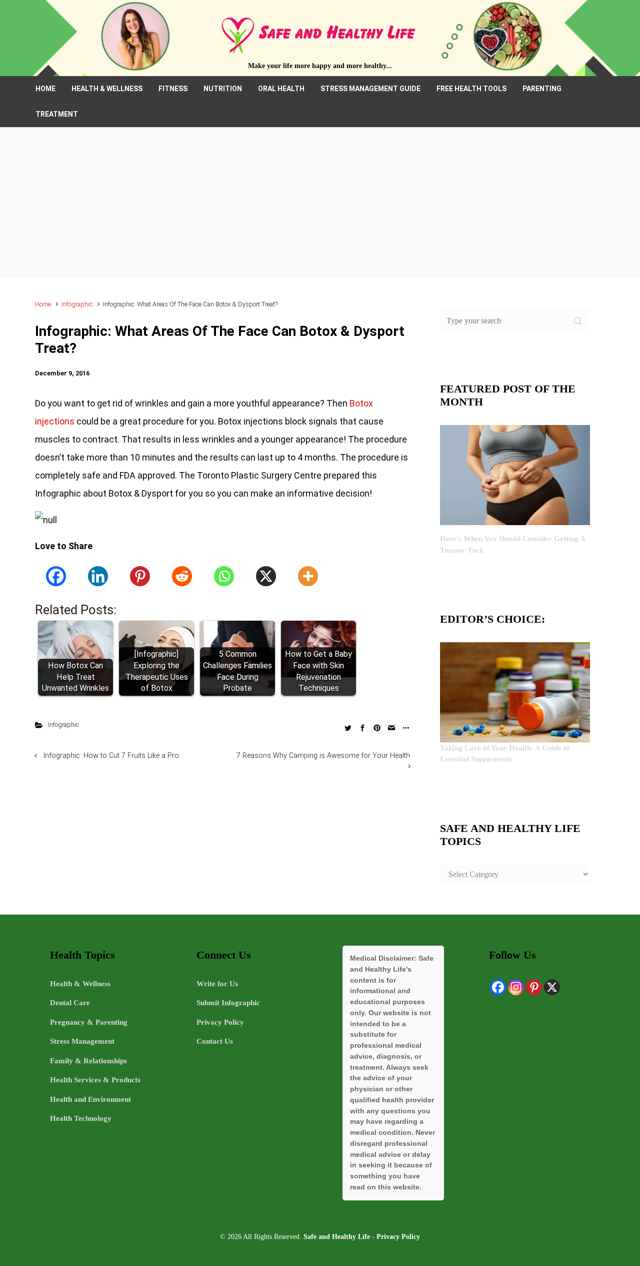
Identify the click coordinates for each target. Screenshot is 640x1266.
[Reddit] (182, 576)
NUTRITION (223, 89)
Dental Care (70, 1003)
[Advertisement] (320, 202)
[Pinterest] (140, 576)
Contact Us (214, 1041)
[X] (266, 576)
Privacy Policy (220, 1022)
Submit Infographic (228, 1003)
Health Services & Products (95, 1080)
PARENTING (542, 89)
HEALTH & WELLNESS (107, 89)
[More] (308, 576)
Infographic (77, 304)
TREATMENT (57, 114)
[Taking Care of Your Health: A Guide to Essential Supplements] (515, 691)
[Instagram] (516, 987)
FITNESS (173, 89)
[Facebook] (56, 576)
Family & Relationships (88, 1061)
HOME (46, 89)
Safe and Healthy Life (337, 1236)
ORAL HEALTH (281, 89)
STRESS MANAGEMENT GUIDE (370, 89)
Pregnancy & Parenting (89, 1022)
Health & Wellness (80, 984)
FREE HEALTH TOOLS (471, 89)
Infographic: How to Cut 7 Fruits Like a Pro (111, 755)
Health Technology (81, 1118)
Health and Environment (90, 1099)
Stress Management (82, 1041)
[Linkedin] (98, 576)
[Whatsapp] (224, 576)
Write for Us (217, 984)
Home (43, 304)
